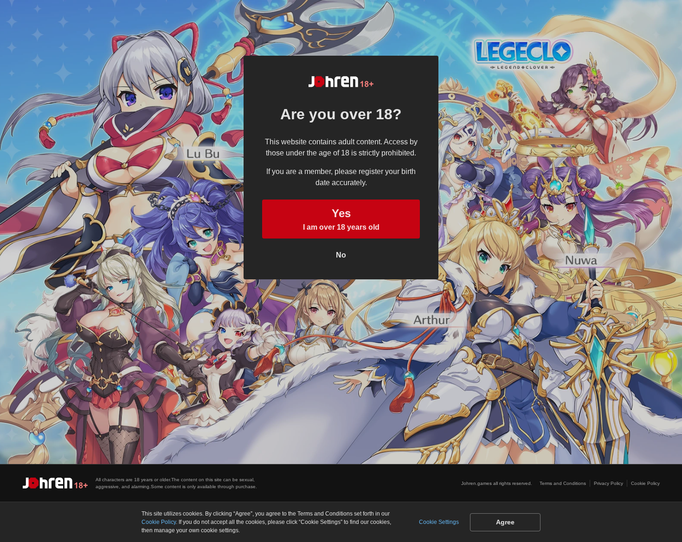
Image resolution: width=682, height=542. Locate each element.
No (341, 255)
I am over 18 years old (341, 219)
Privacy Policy (608, 483)
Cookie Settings (439, 522)
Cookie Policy (645, 483)
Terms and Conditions (563, 483)
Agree (505, 522)
